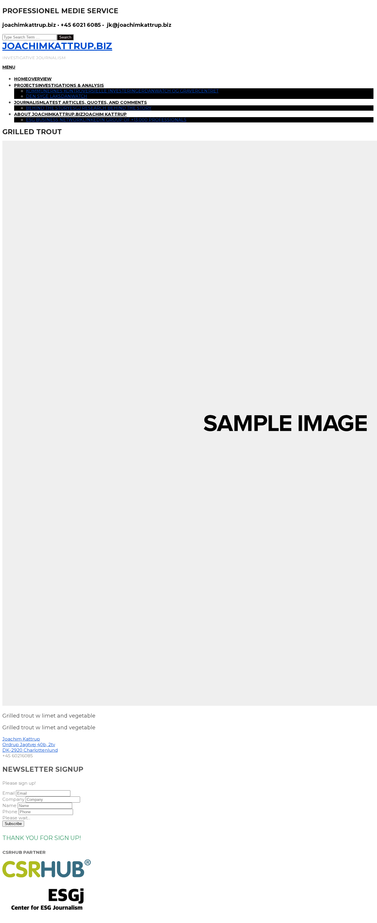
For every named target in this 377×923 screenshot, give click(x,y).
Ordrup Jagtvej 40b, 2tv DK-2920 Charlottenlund (30, 747)
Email (8, 793)
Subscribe (13, 823)
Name (9, 805)
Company (13, 799)
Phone (9, 811)
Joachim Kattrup (21, 739)
